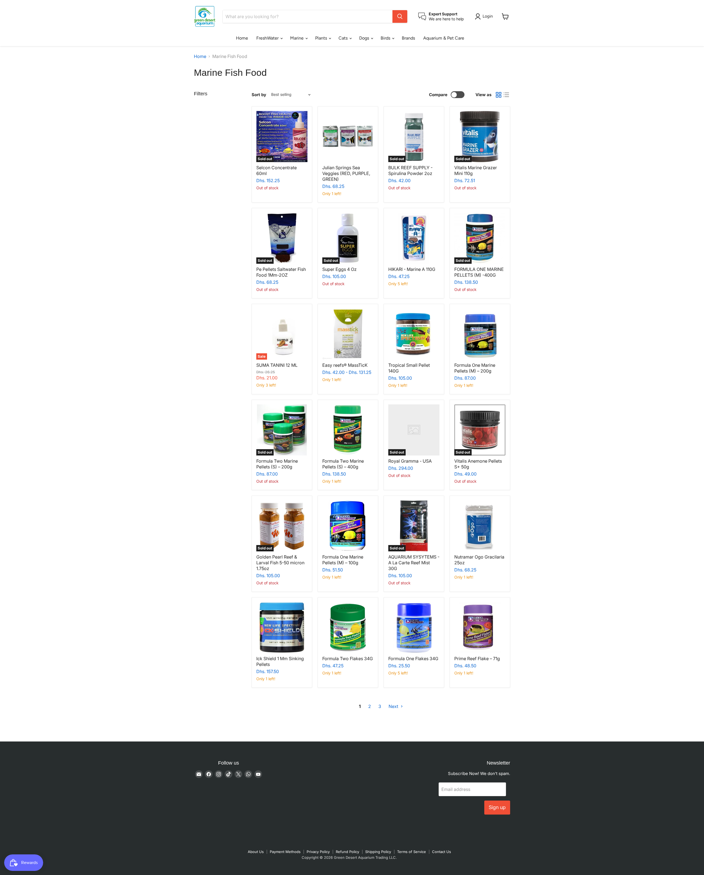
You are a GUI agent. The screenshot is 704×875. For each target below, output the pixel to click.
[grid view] (498, 95)
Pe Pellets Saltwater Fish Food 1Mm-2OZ (281, 272)
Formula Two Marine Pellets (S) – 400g (343, 464)
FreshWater (268, 38)
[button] (485, 16)
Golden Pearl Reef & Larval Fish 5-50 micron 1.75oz (280, 562)
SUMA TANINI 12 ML (277, 365)
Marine (297, 38)
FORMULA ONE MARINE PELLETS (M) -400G (479, 272)
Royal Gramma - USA (410, 461)
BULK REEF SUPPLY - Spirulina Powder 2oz (410, 170)
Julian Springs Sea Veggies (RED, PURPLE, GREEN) (346, 173)
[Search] (399, 16)
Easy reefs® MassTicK (345, 365)
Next (394, 706)
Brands (408, 38)
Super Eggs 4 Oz (339, 269)
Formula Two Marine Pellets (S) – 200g (277, 464)
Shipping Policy (378, 851)
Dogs (364, 38)
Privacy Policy (318, 851)
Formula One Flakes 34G (413, 658)
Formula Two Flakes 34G (347, 658)
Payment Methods (285, 851)
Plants (321, 38)
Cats (344, 38)
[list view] (506, 95)
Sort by (259, 94)
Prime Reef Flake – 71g (477, 658)
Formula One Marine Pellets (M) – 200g (474, 368)
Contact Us (441, 851)
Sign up (497, 807)
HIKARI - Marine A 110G (411, 269)
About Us (256, 851)
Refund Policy (347, 851)
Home (242, 38)
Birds (386, 38)
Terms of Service (411, 851)
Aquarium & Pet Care (443, 38)
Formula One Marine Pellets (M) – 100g (342, 559)
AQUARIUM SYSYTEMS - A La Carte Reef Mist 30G (413, 562)
